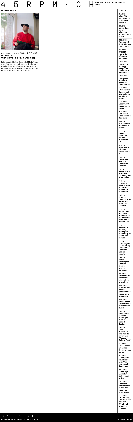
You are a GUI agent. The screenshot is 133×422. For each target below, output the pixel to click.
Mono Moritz (7, 55)
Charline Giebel (7, 53)
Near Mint (99, 2)
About (98, 5)
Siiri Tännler (127, 419)
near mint (32, 53)
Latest (114, 2)
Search (121, 2)
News (107, 2)
